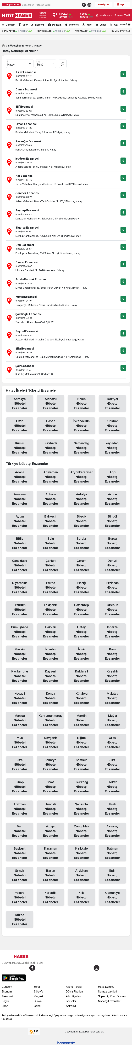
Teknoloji (74, 24)
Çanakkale (19, 565)
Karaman (50, 853)
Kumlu (19, 447)
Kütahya (81, 698)
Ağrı (112, 476)
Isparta (112, 631)
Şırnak (19, 875)
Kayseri (50, 676)
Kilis (81, 897)
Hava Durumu (106, 986)
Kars (112, 653)
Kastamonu (19, 676)
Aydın (19, 521)
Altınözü (50, 403)
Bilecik (81, 521)
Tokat (112, 786)
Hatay (37, 45)
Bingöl (112, 521)
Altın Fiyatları (73, 996)
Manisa (19, 720)
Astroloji (71, 1006)
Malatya (112, 698)
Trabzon (19, 808)
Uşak (112, 808)
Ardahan (81, 875)
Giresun (112, 609)
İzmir (81, 653)
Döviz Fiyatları (74, 991)
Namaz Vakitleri (107, 991)
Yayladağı (112, 447)
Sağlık (5, 1001)
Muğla (112, 720)
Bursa (112, 543)
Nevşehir (50, 742)
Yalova (19, 897)
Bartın (50, 875)
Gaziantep (81, 609)
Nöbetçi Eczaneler (18, 45)
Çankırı (50, 565)
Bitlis (19, 543)
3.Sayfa (38, 991)
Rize (19, 764)
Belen (81, 403)
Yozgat (50, 831)
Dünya (103, 24)
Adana (19, 476)
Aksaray (112, 831)
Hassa (50, 425)
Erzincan (112, 587)
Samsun (81, 764)
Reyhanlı (50, 447)
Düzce (19, 919)
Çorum (81, 565)
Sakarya (50, 764)
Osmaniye (112, 897)
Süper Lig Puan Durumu (112, 996)
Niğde (81, 742)
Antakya (19, 403)
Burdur (81, 543)
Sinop (19, 786)
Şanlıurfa (81, 808)
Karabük (50, 897)
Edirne (50, 587)
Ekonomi (40, 24)
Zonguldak (81, 831)
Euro (84, 14)
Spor (25, 24)
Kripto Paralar (74, 986)
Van (19, 831)
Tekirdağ (81, 786)
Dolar (64, 14)
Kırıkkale (81, 853)
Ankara (50, 498)
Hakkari (50, 631)
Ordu (112, 742)
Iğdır (112, 875)
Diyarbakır (19, 587)
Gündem (10, 24)
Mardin (81, 720)
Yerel (89, 24)
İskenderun (81, 425)
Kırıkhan (112, 425)
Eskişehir (50, 609)
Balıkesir (50, 521)
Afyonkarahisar (81, 476)
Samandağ (81, 447)
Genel (37, 1006)
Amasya (19, 498)
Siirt (112, 764)
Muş (19, 742)
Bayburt (19, 853)
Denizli (112, 565)
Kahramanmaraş (50, 720)
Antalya (81, 498)
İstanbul (50, 653)
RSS (36, 1031)
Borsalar (71, 1001)
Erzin (19, 425)
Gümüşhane (19, 631)
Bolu (50, 543)
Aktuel (117, 24)
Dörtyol (112, 403)
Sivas (50, 786)
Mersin (19, 653)
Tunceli (50, 808)
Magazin (57, 24)
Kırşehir (112, 676)
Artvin (112, 498)
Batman (112, 853)
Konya (50, 698)
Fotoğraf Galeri (43, 5)
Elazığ (81, 587)
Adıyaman (50, 476)
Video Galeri (28, 5)
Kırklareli (81, 676)
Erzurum (19, 609)
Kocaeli (19, 698)
